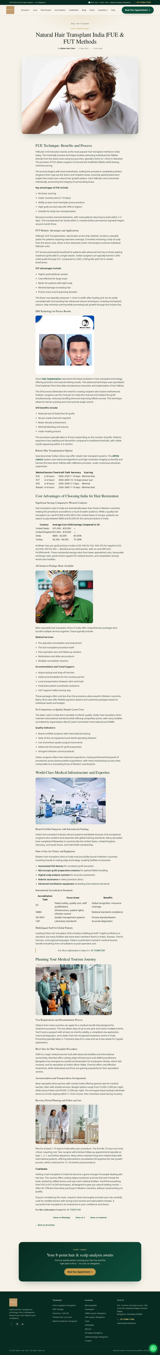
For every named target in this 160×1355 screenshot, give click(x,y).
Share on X (80, 1217)
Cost (35, 10)
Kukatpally (89, 1325)
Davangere (89, 1309)
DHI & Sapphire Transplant (64, 1305)
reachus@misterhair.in (126, 1323)
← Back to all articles (45, 1225)
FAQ (113, 10)
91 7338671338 (98, 950)
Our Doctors (60, 10)
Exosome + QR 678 (61, 1313)
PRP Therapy (58, 1309)
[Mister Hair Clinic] (10, 10)
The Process (46, 10)
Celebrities (73, 10)
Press (92, 10)
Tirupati (88, 1340)
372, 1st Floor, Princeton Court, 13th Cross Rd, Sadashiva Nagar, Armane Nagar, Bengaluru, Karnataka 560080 (132, 1309)
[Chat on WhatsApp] (153, 1348)
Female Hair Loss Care (62, 1317)
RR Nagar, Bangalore (93, 1333)
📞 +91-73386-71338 (142, 2)
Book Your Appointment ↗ (80, 1272)
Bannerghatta (91, 1305)
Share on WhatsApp (61, 1217)
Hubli (87, 1321)
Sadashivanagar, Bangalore (96, 1337)
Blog (84, 10)
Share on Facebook (98, 1217)
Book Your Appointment (137, 10)
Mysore (88, 1329)
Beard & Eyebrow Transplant (65, 1321)
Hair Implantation (51, 378)
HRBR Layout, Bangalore (95, 1313)
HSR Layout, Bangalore (95, 1317)
